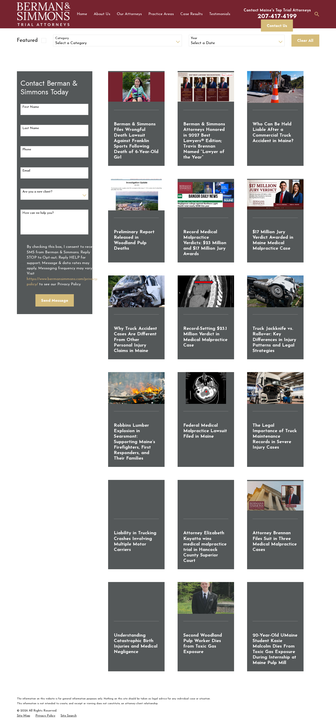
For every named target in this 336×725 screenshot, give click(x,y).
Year (194, 38)
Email (26, 170)
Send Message (54, 300)
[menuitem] (23, 716)
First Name (30, 107)
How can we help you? (38, 213)
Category (62, 38)
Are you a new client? (37, 191)
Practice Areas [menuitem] (161, 14)
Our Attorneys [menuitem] (129, 14)
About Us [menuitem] (102, 14)
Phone (26, 149)
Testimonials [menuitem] (219, 14)
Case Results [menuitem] (191, 14)
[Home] (43, 14)
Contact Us (277, 25)
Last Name (30, 128)
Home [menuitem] (82, 14)
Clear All (305, 40)
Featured (27, 40)
